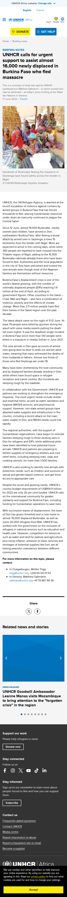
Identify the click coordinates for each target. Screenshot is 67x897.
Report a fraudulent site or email (22, 843)
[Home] (20, 20)
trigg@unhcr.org (19, 573)
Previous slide (6, 658)
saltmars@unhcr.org (21, 580)
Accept (33, 889)
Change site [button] (45, 3)
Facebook (5, 770)
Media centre (10, 832)
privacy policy (38, 877)
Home (6, 41)
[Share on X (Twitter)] (29, 611)
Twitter (20, 770)
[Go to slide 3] (29, 715)
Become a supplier (14, 848)
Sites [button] (62, 22)
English (27, 10)
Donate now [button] (13, 747)
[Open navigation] (4, 20)
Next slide (60, 658)
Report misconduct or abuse (19, 837)
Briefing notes (19, 41)
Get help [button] (48, 31)
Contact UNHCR (12, 826)
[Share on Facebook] (37, 611)
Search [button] (49, 22)
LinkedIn (44, 770)
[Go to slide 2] (25, 715)
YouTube (28, 770)
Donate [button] (56, 20)
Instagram (12, 770)
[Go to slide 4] (32, 715)
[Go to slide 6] (39, 715)
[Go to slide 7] (43, 715)
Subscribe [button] (12, 803)
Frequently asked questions (19, 821)
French (40, 10)
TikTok (36, 770)
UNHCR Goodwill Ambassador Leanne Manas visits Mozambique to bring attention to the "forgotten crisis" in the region (32, 698)
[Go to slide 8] (46, 715)
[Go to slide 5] (36, 715)
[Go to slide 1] (22, 715)
